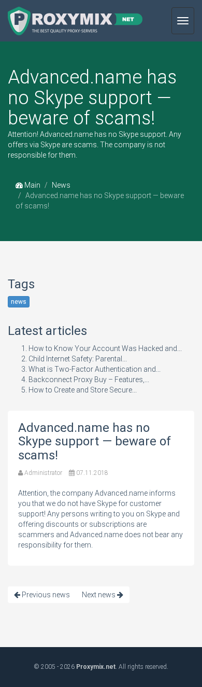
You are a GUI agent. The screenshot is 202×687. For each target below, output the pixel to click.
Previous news (45, 595)
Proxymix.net (96, 666)
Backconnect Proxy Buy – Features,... (88, 379)
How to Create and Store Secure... (82, 390)
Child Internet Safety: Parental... (77, 359)
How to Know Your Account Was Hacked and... (105, 348)
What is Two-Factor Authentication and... (94, 369)
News (61, 185)
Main (31, 185)
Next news (99, 595)
